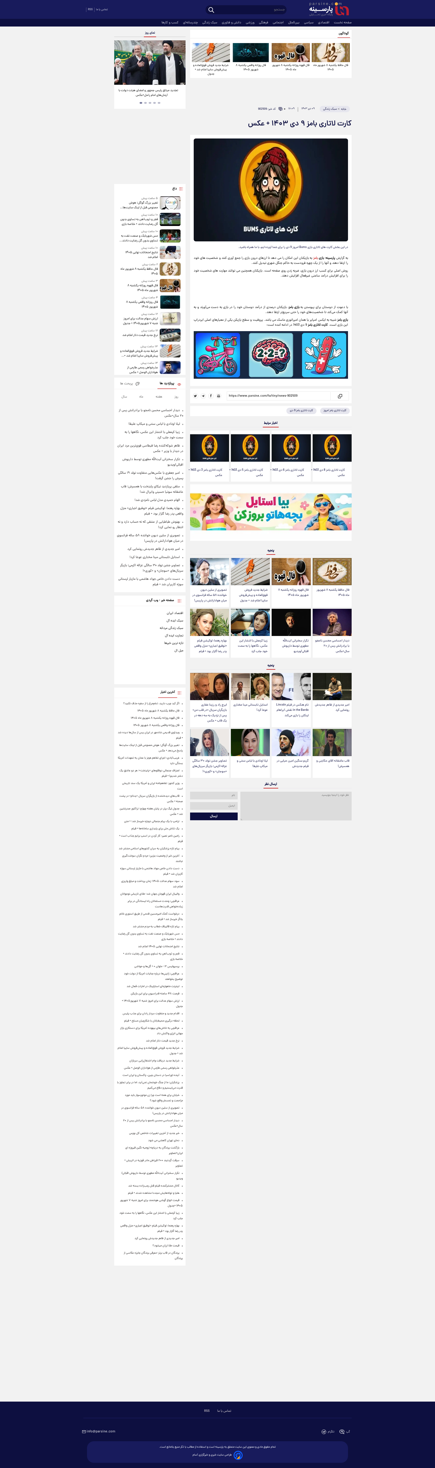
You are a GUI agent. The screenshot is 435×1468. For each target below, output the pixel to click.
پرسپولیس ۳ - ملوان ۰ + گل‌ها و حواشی (156, 966)
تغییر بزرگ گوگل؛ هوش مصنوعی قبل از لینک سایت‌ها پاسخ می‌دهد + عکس (140, 205)
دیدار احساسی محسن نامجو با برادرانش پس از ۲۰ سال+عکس (332, 646)
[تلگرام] (203, 396)
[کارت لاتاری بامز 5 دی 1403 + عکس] (250, 448)
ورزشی (250, 22)
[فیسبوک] (211, 396)
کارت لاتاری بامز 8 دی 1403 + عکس (328, 473)
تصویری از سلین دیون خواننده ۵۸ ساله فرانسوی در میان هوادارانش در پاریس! (209, 595)
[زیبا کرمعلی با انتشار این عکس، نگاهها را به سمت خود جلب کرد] (250, 622)
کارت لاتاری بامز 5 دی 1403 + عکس (246, 473)
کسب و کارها (170, 22)
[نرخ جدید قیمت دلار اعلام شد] (170, 335)
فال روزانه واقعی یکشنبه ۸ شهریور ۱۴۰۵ (251, 67)
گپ (348, 1432)
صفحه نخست (343, 22)
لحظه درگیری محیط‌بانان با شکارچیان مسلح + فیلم (151, 1021)
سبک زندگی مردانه (171, 628)
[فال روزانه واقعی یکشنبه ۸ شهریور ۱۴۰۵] (251, 52)
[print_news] (218, 396)
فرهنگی (264, 22)
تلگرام (331, 1432)
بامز (315, 258)
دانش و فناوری (232, 22)
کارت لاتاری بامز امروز (335, 410)
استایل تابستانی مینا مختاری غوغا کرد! (250, 708)
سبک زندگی (210, 22)
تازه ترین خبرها (173, 643)
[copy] (340, 395)
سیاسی (309, 22)
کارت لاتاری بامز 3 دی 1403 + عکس (205, 473)
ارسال (214, 816)
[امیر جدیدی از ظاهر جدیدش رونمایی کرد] (332, 686)
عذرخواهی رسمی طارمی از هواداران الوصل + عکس (142, 370)
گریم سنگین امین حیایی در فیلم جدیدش (293, 764)
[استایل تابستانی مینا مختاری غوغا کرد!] (250, 686)
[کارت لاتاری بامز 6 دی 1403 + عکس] (291, 448)
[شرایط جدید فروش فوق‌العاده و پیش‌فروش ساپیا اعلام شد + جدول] (211, 52)
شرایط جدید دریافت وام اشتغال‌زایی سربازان (154, 1061)
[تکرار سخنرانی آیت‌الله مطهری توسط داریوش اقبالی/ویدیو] (291, 622)
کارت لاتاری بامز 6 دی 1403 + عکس (287, 473)
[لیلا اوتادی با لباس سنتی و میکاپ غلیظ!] (250, 742)
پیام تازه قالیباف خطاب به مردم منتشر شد (156, 926)
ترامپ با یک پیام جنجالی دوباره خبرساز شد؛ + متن (151, 821)
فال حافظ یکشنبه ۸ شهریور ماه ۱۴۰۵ (330, 67)
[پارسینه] (326, 10)
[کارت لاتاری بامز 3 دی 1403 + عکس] (209, 448)
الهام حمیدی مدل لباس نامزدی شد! (157, 500)
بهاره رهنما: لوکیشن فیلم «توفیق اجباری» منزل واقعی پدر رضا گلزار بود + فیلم (210, 646)
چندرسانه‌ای (191, 22)
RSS (90, 9)
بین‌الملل (294, 22)
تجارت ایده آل (174, 635)
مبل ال (178, 650)
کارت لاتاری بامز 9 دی (301, 410)
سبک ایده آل (175, 620)
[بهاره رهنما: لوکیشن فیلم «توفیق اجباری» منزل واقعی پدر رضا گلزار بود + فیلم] (209, 622)
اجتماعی (279, 22)
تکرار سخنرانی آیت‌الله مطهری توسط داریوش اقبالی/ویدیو (295, 646)
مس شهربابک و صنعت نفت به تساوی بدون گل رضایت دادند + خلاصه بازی (139, 238)
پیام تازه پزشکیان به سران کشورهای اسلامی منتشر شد (149, 849)
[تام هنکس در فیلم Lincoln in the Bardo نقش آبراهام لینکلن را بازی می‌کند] (291, 686)
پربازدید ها (167, 383)
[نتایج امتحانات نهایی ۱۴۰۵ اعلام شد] (170, 253)
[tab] (159, 103)
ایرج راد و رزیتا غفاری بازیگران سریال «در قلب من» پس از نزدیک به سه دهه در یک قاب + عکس (210, 713)
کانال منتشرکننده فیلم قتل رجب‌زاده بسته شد (153, 1186)
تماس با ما (102, 9)
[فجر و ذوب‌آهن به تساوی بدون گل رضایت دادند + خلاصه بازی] (170, 220)
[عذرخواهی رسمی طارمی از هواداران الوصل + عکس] (170, 368)
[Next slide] (180, 63)
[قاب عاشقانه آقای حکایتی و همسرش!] (332, 742)
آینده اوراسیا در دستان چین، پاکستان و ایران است (151, 1075)
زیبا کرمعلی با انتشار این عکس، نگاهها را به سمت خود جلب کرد (253, 646)
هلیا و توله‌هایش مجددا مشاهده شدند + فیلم (153, 1193)
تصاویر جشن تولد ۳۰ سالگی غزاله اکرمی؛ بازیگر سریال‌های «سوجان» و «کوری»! (209, 766)
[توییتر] (195, 396)
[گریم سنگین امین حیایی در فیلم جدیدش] (291, 742)
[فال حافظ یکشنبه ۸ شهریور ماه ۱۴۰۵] (331, 52)
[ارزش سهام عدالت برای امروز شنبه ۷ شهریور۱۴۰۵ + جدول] (170, 319)
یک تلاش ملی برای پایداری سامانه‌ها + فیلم (155, 829)
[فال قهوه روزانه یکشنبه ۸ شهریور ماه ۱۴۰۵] (291, 52)
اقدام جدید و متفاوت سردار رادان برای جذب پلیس (151, 1014)
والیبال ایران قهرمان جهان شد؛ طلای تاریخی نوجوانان (149, 894)
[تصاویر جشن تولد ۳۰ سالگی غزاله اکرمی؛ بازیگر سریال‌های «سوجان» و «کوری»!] (209, 742)
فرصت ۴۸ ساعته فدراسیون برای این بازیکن (155, 994)
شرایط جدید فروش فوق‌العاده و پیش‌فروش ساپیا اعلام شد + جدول (211, 69)
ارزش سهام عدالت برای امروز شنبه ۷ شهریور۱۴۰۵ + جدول (140, 321)
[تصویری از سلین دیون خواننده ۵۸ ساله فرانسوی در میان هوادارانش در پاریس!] (209, 571)
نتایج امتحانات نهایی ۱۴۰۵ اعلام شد (141, 255)
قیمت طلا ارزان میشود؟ (165, 1246)
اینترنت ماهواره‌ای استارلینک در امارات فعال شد (153, 986)
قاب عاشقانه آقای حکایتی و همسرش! (332, 764)
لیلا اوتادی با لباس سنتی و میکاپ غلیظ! (252, 764)
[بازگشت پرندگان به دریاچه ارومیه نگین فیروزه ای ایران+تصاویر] (149, 62)
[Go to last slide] (119, 63)
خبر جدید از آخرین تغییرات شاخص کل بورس (154, 1133)
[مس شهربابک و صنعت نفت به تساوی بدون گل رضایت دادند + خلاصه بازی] (170, 236)
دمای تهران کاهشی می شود (163, 1140)
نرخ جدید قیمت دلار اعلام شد (140, 335)
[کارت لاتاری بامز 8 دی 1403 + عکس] (332, 448)
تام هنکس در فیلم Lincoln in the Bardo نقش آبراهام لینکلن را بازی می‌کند (292, 710)
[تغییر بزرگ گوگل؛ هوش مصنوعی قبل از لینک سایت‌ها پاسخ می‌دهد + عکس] (170, 203)
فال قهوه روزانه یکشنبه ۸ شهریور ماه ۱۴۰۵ (290, 67)
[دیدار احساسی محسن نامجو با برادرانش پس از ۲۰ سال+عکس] (332, 622)
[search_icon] (211, 10)
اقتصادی (324, 22)
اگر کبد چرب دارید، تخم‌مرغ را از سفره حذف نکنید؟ (151, 703)
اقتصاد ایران (175, 613)
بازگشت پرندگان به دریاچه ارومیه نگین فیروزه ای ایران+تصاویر (148, 93)
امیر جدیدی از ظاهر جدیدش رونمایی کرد (332, 708)
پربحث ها (126, 383)
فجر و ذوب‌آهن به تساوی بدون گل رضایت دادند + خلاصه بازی (139, 222)
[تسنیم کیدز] (271, 513)
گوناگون (344, 33)
